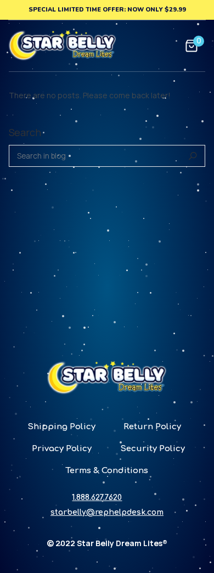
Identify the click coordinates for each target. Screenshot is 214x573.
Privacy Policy (62, 448)
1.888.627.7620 (97, 497)
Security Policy (152, 448)
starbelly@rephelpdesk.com (107, 512)
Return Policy (152, 426)
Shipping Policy (61, 426)
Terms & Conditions (106, 470)
